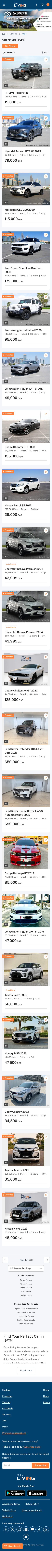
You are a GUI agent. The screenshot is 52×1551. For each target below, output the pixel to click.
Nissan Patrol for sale (26, 1312)
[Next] (47, 1260)
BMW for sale (26, 1295)
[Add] (48, 5)
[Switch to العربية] (36, 5)
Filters (12, 46)
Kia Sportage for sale (26, 1320)
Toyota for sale (26, 1280)
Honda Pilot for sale (26, 1316)
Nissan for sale (26, 1284)
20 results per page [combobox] (20, 1268)
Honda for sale (26, 1288)
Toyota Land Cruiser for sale (26, 1309)
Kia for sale (26, 1291)
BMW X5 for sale (26, 1324)
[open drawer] (4, 5)
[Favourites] (42, 5)
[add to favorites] (46, 59)
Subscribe (40, 1465)
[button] (20, 4)
